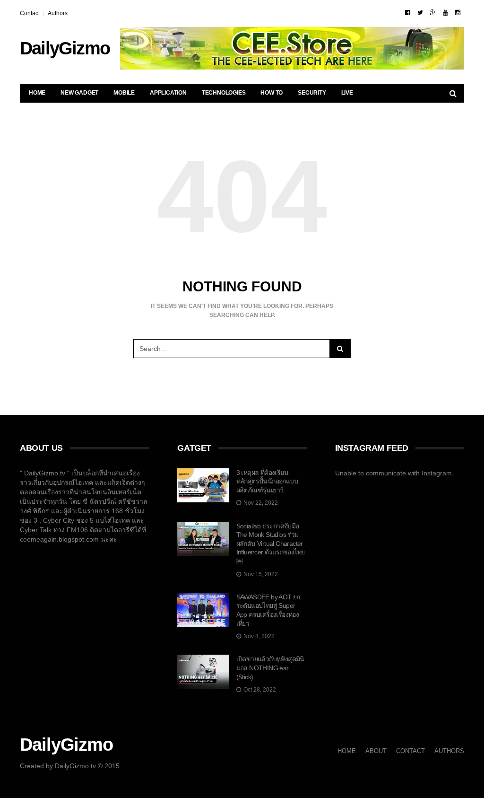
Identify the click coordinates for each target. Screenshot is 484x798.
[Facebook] (407, 12)
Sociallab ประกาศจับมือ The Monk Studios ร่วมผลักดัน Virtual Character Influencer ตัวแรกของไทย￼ (270, 543)
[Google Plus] (433, 12)
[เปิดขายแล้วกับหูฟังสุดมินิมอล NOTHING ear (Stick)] (203, 672)
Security (312, 92)
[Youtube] (445, 12)
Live (347, 92)
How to (271, 92)
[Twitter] (420, 12)
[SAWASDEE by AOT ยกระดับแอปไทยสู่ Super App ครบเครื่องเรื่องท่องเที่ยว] (203, 610)
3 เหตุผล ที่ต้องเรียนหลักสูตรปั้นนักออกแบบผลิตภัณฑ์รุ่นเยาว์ (267, 481)
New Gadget (79, 92)
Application (168, 92)
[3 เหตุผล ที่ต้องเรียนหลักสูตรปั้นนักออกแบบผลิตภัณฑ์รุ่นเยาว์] (203, 485)
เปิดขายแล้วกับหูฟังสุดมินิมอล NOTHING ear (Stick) (270, 667)
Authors (58, 13)
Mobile (124, 92)
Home (37, 92)
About (376, 750)
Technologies (224, 92)
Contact (30, 13)
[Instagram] (457, 12)
